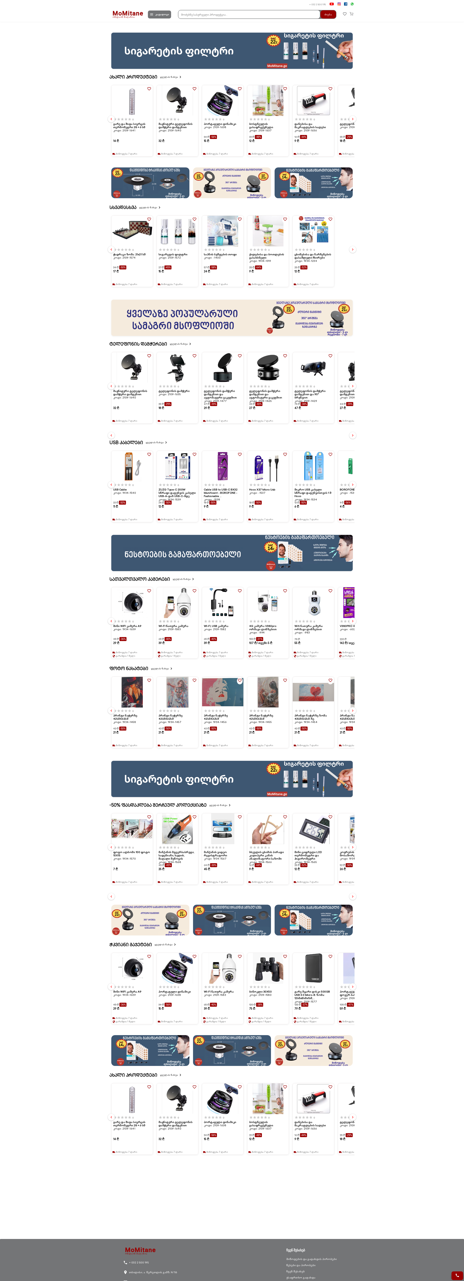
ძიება (328, 14)
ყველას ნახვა (171, 77)
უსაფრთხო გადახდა (301, 1277)
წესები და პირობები (301, 1265)
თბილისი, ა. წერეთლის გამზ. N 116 (150, 1272)
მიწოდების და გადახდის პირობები (311, 1259)
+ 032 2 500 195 (317, 4)
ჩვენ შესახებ (295, 1271)
